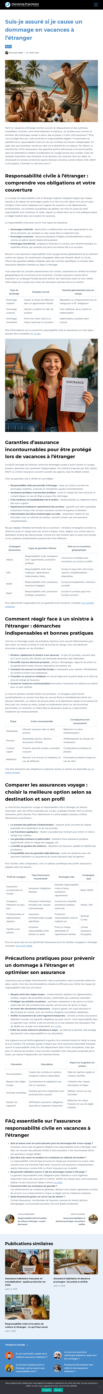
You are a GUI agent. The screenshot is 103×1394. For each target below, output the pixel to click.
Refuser (58, 1390)
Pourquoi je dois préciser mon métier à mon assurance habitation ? (78, 1368)
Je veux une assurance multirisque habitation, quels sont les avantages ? (80, 1355)
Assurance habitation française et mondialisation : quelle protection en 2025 (25, 1281)
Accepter (47, 1390)
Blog (8, 47)
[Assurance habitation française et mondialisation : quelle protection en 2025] (27, 1261)
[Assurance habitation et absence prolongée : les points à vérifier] (76, 1261)
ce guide (57, 1182)
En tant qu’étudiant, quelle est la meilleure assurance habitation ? (32, 1355)
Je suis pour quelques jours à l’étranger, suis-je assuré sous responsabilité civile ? (30, 1368)
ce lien (37, 333)
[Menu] (96, 5)
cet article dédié (24, 945)
